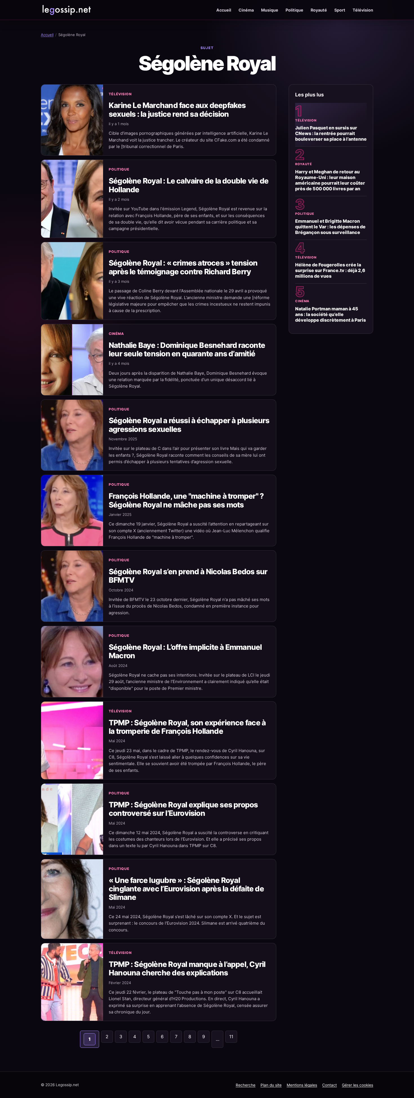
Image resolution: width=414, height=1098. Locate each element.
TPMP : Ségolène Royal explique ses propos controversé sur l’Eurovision (183, 809)
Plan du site (271, 1085)
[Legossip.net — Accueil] (66, 10)
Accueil (223, 10)
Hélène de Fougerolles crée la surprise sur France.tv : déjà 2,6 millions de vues (330, 270)
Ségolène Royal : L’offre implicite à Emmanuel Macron (185, 651)
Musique (269, 10)
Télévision (363, 10)
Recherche (245, 1085)
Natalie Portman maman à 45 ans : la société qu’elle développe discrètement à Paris (330, 314)
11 (231, 1036)
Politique (294, 10)
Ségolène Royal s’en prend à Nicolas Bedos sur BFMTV (188, 575)
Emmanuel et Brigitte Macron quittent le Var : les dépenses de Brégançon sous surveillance (330, 226)
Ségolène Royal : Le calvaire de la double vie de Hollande (188, 185)
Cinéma (246, 10)
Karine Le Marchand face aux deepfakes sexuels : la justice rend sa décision (177, 109)
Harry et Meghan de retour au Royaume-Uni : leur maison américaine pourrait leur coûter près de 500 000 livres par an (330, 180)
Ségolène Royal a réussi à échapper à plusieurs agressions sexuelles (189, 424)
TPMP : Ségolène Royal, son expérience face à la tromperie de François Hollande (187, 726)
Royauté (319, 10)
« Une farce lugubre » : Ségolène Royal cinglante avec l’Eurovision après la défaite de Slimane (186, 889)
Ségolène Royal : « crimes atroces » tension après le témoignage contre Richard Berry (183, 267)
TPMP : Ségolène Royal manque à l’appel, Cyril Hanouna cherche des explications (187, 968)
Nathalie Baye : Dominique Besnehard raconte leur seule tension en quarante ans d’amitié (187, 349)
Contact (329, 1085)
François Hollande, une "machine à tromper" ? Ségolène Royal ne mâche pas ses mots (186, 500)
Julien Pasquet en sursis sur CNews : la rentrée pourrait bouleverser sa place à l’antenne (331, 133)
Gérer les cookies (357, 1085)
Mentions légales (302, 1085)
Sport (339, 10)
